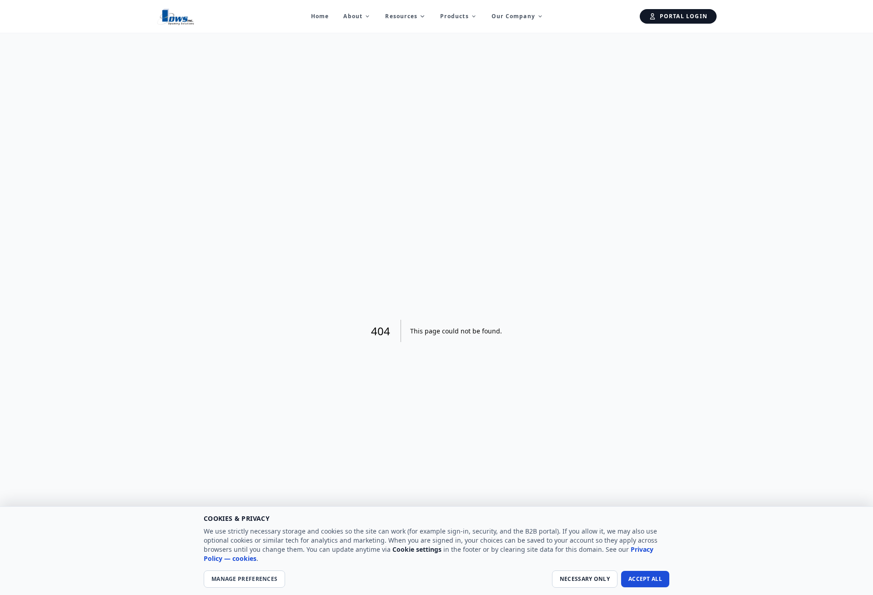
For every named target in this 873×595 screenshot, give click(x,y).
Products (454, 16)
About (352, 16)
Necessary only (585, 579)
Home (320, 16)
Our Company (513, 16)
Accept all (645, 579)
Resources (401, 16)
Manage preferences (244, 579)
